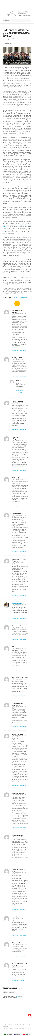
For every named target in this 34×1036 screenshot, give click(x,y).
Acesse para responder (19, 350)
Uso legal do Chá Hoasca (19, 297)
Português (9, 1034)
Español (27, 1034)
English (18, 1034)
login (17, 996)
